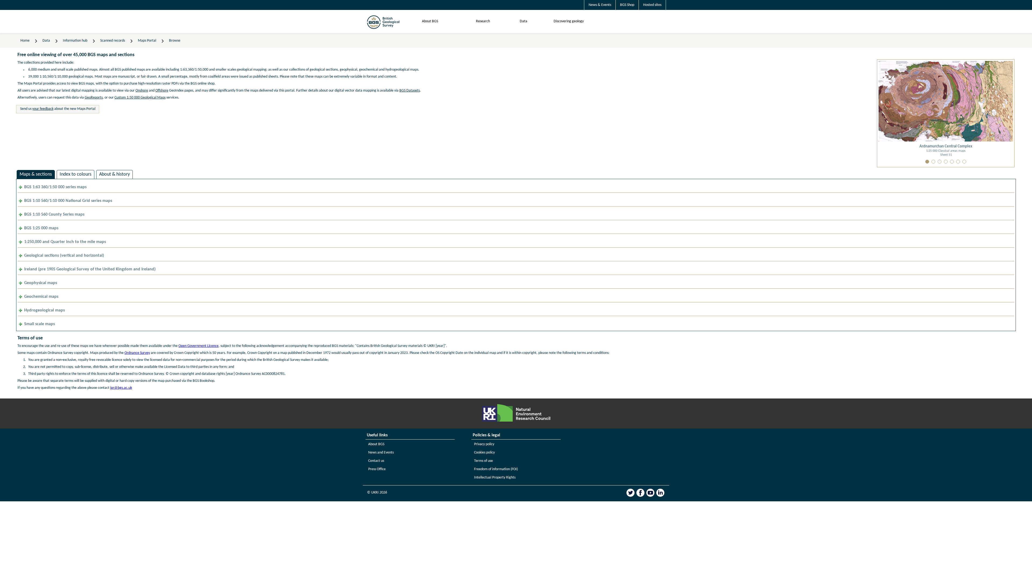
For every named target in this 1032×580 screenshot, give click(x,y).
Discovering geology (569, 21)
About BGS (430, 21)
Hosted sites (652, 5)
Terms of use (483, 461)
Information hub (75, 41)
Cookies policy (484, 452)
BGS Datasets (409, 90)
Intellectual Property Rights (494, 477)
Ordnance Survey (137, 353)
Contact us (376, 461)
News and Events (381, 452)
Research (483, 21)
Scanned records (112, 41)
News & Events (600, 5)
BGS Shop (627, 5)
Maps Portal (147, 41)
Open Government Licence (198, 346)
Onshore (141, 90)
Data (523, 21)
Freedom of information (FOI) (496, 469)
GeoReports (94, 97)
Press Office (377, 469)
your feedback (42, 109)
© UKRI (377, 492)
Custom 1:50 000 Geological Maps (140, 97)
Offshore (161, 90)
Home (25, 41)
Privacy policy (484, 444)
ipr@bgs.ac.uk (121, 388)
